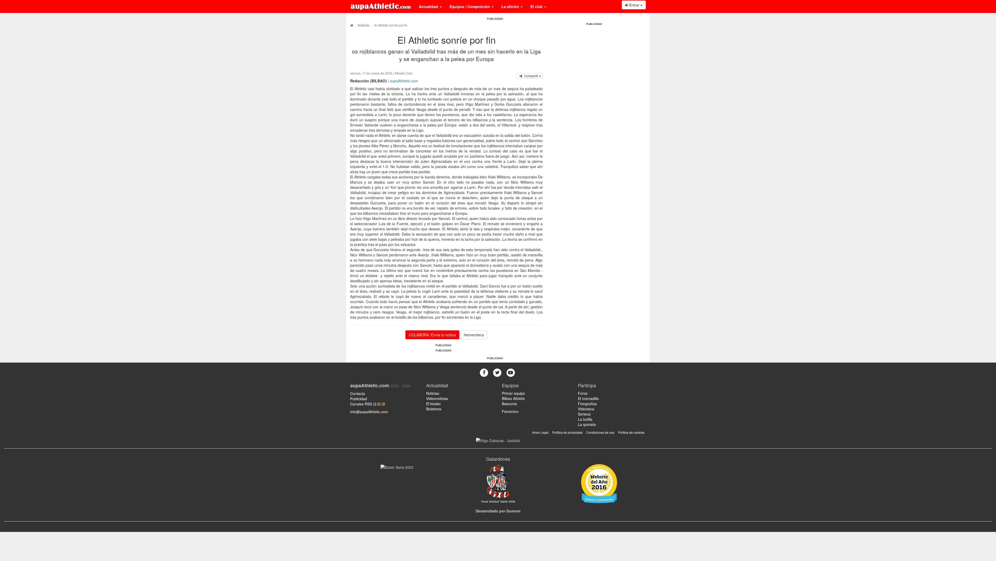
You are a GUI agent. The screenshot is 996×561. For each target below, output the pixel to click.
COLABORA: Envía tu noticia (432, 334)
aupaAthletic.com (404, 80)
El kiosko (433, 403)
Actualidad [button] (429, 6)
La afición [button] (510, 6)
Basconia (509, 403)
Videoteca (586, 408)
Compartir (531, 76)
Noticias (363, 25)
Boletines (433, 408)
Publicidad (358, 398)
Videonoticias (437, 398)
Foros (582, 393)
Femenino (510, 411)
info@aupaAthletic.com (369, 411)
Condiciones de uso (600, 432)
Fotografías (587, 403)
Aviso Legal (540, 432)
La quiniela (587, 424)
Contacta (357, 393)
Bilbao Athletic (513, 398)
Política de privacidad (567, 432)
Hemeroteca (474, 334)
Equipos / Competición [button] (470, 6)
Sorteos (584, 414)
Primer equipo (513, 393)
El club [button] (537, 6)
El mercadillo (588, 398)
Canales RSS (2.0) (366, 403)
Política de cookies (631, 432)
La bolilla (585, 419)
